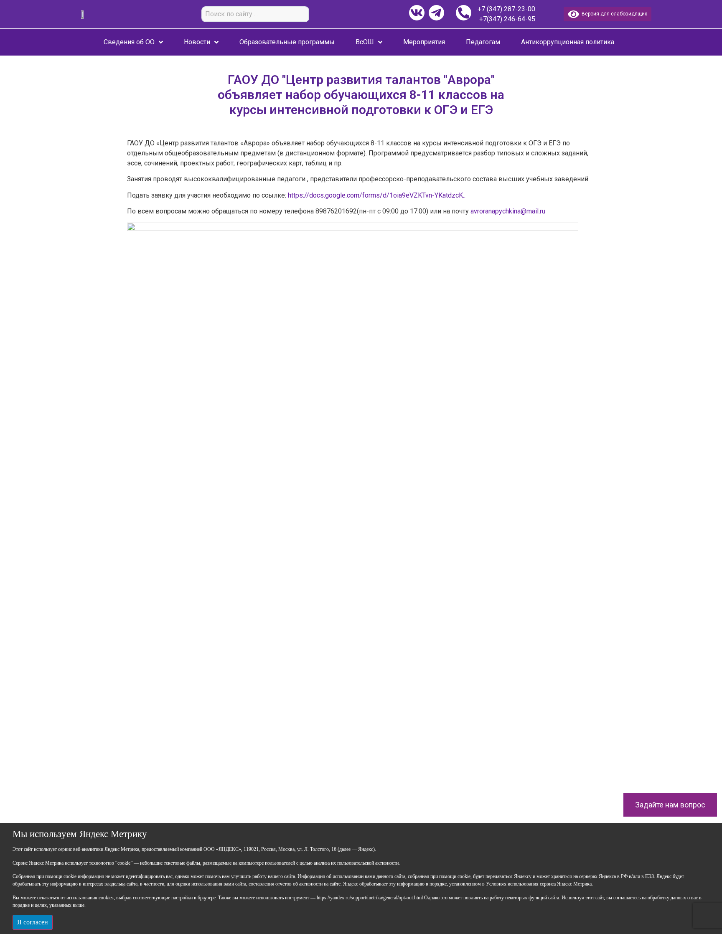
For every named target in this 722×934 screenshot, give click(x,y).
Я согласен (32, 922)
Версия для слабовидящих (613, 14)
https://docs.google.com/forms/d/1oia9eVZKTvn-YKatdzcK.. (376, 195)
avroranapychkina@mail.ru (507, 211)
